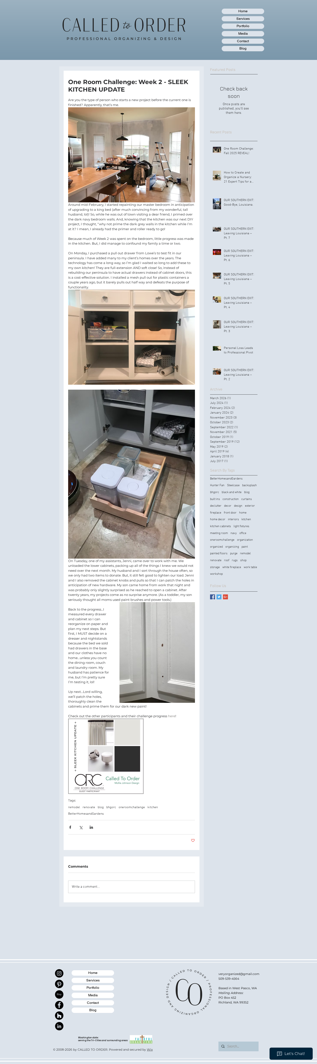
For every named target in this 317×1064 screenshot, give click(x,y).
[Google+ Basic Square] (225, 596)
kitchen (153, 807)
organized (216, 547)
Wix (150, 1050)
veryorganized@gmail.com (238, 974)
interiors (233, 519)
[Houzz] (59, 1015)
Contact (243, 41)
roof (226, 560)
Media (243, 33)
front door (230, 513)
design (238, 506)
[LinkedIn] (59, 1026)
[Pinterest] (59, 984)
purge (233, 553)
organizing (232, 547)
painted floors (219, 553)
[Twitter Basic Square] (219, 596)
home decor (217, 519)
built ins (215, 499)
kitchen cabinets (220, 526)
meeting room (219, 533)
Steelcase (233, 485)
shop (243, 560)
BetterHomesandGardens (86, 814)
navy (234, 533)
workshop (216, 574)
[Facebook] (59, 1005)
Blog (242, 48)
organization (245, 540)
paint (245, 547)
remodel (74, 807)
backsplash (249, 485)
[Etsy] (59, 994)
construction (231, 499)
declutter (215, 506)
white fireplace (231, 567)
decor (227, 506)
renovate (89, 807)
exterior (250, 506)
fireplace (215, 513)
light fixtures (241, 526)
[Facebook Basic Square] (212, 596)
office (242, 533)
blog (101, 807)
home (242, 513)
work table (250, 567)
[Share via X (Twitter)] (81, 827)
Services (243, 19)
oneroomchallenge (132, 807)
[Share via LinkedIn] (91, 827)
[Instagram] (59, 973)
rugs (235, 560)
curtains (246, 499)
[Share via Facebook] (70, 827)
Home (243, 11)
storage (215, 567)
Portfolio (243, 26)
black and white (232, 492)
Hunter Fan (217, 485)
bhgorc (111, 807)
